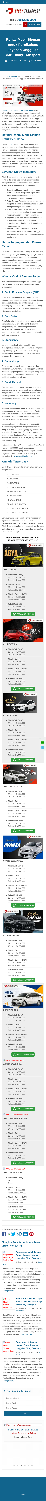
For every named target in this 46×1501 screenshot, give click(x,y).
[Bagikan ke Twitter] (14, 1235)
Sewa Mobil (36, 61)
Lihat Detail (25, 1425)
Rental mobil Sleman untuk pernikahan (17, 110)
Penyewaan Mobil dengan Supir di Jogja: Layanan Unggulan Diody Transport (29, 1255)
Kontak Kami (34, 24)
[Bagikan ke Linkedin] (26, 1235)
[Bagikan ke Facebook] (4, 1235)
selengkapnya (8, 1291)
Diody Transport (36, 86)
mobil (9, 144)
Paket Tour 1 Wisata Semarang (23, 1430)
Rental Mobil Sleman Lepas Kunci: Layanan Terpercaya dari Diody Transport (29, 1301)
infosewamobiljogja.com (22, 456)
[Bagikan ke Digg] (20, 1235)
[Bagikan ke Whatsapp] (9, 1235)
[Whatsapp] (42, 742)
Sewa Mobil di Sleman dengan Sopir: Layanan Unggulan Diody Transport (29, 1345)
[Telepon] (42, 747)
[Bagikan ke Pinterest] (32, 1235)
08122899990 (27, 19)
